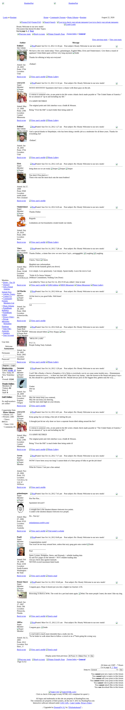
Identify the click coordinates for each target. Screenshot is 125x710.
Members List (9, 303)
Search (52, 22)
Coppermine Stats (9, 410)
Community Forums (58, 17)
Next (32, 31)
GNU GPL (64, 703)
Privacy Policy (8, 317)
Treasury (6, 285)
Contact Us (7, 296)
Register (13, 17)
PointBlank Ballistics (7, 309)
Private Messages (5, 320)
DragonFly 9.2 (59, 707)
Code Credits (75, 703)
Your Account (8, 335)
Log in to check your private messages (103, 22)
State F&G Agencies (6, 330)
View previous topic (100, 40)
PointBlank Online (7, 314)
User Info (5, 342)
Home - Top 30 (9, 282)
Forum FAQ (36, 22)
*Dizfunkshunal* (74, 707)
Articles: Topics (9, 294)
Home (46, 17)
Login (5, 17)
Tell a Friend (8, 287)
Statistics (6, 333)
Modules (5, 280)
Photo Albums (72, 17)
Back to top (21, 77)
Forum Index (71, 34)
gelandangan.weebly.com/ (39, 523)
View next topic (115, 40)
